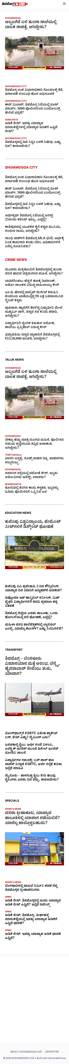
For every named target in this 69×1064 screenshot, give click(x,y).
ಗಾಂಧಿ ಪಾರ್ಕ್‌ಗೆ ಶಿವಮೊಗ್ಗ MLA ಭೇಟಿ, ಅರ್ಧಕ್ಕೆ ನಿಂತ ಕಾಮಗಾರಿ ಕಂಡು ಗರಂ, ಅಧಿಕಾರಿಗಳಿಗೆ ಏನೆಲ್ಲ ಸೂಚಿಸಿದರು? (34, 243)
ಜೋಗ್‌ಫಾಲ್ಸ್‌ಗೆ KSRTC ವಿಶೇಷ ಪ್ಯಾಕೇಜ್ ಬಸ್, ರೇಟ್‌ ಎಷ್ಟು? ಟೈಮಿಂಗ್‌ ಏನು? (31, 736)
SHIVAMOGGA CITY (16, 87)
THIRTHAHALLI (13, 455)
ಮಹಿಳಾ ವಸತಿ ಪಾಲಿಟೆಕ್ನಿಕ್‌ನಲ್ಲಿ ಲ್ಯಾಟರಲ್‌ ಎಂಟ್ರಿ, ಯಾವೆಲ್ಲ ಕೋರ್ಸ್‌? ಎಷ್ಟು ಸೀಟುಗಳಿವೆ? (34, 627)
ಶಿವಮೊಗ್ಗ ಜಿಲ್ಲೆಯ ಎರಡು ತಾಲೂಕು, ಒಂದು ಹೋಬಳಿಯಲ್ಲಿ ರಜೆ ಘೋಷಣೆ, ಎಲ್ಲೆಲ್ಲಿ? (31, 616)
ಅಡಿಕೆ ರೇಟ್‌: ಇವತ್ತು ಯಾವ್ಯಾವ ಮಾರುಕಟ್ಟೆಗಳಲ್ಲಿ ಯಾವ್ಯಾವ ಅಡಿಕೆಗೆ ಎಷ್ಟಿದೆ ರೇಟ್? (31, 128)
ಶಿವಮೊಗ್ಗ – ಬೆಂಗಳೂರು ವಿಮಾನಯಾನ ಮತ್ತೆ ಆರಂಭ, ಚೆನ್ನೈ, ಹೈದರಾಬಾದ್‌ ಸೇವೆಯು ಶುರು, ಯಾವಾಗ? (32, 667)
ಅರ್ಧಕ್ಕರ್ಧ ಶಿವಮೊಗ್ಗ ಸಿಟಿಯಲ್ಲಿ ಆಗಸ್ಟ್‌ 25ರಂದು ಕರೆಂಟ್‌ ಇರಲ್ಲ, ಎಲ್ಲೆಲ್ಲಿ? (29, 218)
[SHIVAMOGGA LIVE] (15, 4)
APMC (8, 897)
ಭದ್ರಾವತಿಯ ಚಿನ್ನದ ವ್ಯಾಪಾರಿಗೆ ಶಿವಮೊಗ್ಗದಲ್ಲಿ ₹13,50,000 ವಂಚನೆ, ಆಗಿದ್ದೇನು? (32, 337)
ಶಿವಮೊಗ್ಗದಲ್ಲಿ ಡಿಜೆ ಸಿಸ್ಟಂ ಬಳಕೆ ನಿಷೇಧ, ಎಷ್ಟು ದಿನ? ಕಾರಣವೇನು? (33, 145)
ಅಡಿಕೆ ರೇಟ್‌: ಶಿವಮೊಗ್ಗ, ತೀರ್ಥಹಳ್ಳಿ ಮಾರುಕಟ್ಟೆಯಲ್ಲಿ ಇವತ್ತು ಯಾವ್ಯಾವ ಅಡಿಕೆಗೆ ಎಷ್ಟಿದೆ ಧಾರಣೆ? (31, 920)
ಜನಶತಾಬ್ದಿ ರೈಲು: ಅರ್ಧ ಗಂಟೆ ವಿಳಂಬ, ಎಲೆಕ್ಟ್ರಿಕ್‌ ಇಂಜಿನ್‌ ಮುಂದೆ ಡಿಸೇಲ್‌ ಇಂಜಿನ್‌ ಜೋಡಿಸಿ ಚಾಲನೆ (31, 749)
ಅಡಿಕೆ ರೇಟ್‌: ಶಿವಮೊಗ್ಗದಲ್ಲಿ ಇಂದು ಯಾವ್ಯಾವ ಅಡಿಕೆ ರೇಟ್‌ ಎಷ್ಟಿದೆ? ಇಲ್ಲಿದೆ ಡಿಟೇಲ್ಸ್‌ (33, 903)
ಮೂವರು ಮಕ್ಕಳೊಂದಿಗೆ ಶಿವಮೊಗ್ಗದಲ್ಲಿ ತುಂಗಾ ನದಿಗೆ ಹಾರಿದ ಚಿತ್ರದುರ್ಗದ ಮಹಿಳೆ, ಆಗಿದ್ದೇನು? (34, 272)
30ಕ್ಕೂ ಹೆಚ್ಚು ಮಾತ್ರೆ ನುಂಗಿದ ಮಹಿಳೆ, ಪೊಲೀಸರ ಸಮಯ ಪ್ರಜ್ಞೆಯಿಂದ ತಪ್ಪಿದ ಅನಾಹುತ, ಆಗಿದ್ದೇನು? (34, 444)
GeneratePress (57, 1059)
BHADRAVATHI (13, 484)
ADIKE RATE (11, 120)
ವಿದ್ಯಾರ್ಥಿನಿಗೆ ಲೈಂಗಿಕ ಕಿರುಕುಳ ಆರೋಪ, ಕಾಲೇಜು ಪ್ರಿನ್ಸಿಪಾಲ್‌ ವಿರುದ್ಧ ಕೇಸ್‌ (30, 326)
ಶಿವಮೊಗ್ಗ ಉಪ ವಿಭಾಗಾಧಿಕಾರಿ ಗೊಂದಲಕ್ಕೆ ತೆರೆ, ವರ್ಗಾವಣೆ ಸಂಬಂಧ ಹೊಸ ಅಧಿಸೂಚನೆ (34, 92)
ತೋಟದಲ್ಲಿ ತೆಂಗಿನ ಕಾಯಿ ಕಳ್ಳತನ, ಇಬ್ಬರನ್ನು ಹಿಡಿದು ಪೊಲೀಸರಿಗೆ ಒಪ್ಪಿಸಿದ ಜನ (31, 490)
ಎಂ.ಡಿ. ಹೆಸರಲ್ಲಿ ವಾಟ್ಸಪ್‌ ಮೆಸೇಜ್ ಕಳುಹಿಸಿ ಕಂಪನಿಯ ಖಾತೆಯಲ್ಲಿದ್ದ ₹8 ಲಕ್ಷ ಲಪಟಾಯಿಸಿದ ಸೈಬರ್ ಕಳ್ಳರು (34, 297)
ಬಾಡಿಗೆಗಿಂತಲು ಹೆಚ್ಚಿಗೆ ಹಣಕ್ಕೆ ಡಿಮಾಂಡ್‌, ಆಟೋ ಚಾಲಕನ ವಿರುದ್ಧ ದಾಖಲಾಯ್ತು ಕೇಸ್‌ (32, 283)
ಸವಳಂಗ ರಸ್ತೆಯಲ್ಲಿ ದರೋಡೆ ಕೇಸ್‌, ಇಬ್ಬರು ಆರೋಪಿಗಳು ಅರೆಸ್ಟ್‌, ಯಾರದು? (31, 476)
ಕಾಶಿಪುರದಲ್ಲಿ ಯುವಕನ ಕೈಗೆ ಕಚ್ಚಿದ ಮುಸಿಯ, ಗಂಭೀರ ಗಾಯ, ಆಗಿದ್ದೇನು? (33, 229)
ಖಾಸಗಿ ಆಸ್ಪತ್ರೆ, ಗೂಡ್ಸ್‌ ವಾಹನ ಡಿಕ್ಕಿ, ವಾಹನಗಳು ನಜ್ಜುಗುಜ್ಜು (34, 461)
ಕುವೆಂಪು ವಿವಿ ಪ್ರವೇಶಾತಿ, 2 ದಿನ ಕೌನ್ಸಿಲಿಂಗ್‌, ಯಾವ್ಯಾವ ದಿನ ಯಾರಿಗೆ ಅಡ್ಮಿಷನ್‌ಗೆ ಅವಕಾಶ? (33, 589)
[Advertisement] (34, 1000)
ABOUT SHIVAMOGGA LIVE (26, 1052)
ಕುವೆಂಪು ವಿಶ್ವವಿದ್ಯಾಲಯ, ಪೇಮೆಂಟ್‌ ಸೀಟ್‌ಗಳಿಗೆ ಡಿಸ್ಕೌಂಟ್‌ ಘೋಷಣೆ (33, 525)
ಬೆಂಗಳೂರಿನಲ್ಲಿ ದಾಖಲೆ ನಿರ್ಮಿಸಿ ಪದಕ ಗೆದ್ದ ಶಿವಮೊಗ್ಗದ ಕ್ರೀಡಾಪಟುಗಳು (31, 888)
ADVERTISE (52, 1052)
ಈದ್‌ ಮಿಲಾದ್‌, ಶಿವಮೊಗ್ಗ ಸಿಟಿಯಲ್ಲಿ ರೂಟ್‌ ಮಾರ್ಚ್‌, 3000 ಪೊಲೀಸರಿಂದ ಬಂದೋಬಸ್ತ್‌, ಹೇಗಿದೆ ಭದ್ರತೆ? (33, 109)
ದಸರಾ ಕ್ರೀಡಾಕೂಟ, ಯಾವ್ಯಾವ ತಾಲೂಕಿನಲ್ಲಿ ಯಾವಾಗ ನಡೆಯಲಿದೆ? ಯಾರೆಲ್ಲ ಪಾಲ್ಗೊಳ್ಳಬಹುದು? (32, 818)
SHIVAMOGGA (13, 18)
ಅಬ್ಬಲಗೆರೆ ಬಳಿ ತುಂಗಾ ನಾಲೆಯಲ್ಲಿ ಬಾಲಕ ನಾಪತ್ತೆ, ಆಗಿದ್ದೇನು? (30, 25)
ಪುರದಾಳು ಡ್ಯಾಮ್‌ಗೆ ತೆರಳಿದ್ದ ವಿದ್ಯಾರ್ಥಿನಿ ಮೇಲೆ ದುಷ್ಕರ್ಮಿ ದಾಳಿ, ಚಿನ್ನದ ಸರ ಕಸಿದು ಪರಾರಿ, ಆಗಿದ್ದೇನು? (33, 312)
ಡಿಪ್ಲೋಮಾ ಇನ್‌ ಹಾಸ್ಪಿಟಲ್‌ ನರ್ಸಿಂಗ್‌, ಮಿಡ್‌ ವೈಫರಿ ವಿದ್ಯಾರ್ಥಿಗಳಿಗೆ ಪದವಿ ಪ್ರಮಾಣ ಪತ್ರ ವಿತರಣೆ (32, 602)
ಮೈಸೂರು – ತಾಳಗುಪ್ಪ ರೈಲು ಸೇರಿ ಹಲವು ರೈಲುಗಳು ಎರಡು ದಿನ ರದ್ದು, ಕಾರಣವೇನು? (32, 778)
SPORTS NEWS (13, 809)
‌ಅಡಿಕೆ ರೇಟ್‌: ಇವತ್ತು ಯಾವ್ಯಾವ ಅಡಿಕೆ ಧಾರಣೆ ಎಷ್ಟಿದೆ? (33, 936)
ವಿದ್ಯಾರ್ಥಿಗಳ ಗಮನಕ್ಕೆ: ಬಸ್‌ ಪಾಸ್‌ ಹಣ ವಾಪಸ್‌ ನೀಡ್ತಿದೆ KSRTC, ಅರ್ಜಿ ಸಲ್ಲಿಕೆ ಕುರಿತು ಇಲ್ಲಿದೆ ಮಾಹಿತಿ (33, 765)
